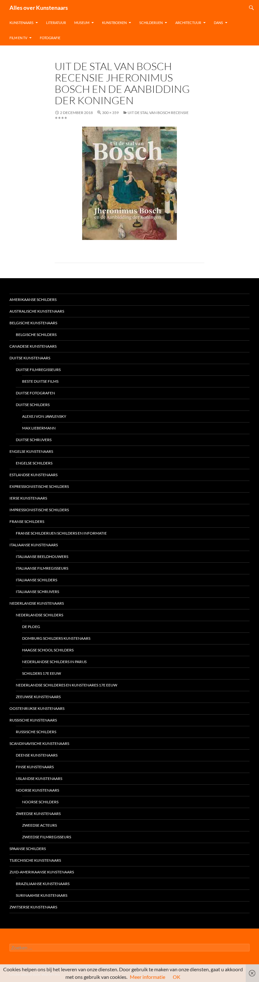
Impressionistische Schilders (39, 509)
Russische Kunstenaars (33, 720)
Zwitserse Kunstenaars (33, 907)
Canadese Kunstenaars (33, 346)
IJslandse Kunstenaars (39, 778)
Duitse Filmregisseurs (38, 369)
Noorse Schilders (40, 801)
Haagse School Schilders (48, 650)
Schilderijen (151, 23)
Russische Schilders (36, 731)
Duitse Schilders (33, 404)
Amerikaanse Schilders (33, 299)
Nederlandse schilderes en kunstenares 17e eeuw (66, 685)
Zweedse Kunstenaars (38, 813)
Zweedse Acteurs (39, 825)
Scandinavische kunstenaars (39, 743)
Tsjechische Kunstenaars (35, 860)
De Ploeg (31, 626)
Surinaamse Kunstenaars (41, 895)
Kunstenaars (21, 23)
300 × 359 (110, 112)
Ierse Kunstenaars (28, 498)
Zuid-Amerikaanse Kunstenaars (41, 872)
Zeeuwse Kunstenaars (38, 696)
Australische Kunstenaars (36, 311)
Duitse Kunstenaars (29, 358)
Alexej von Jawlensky (44, 416)
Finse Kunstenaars (35, 766)
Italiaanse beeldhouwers (42, 556)
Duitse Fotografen (35, 393)
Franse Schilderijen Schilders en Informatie (61, 533)
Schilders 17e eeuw (41, 673)
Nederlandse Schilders (39, 615)
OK (176, 977)
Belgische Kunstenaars (33, 322)
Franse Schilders (26, 521)
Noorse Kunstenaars (37, 790)
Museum (81, 23)
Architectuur (188, 23)
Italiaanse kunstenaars (33, 544)
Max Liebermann (39, 428)
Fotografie (50, 38)
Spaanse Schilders (27, 848)
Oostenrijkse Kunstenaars (36, 708)
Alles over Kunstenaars (38, 7)
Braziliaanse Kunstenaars (42, 883)
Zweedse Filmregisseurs (46, 837)
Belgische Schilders (36, 334)
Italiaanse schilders (36, 580)
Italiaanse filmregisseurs (42, 568)
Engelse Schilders (34, 463)
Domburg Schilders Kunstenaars (56, 638)
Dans (218, 23)
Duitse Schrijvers (33, 439)
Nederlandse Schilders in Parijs (54, 661)
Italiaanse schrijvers (37, 591)
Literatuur (56, 23)
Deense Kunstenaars (36, 755)
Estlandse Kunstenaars (33, 474)
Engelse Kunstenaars (31, 451)
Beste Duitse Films (40, 381)
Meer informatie (147, 977)
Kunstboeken (114, 23)
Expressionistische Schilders (39, 486)
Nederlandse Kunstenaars (36, 603)
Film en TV (18, 38)
